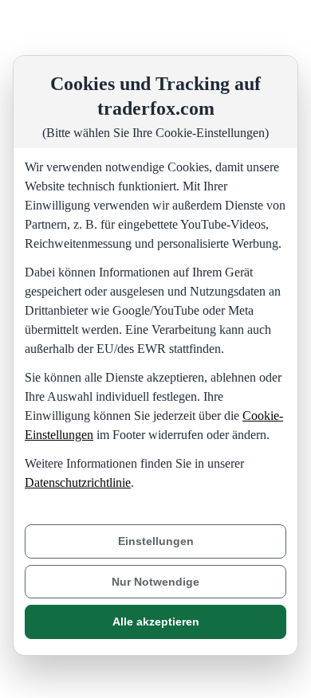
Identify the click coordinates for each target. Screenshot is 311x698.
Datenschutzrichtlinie (78, 482)
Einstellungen (156, 541)
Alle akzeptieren (155, 621)
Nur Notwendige (155, 581)
